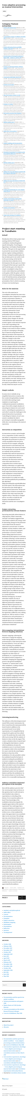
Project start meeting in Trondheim (12, 215)
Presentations (8, 926)
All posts (6, 1027)
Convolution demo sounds (18, 1073)
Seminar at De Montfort (9, 207)
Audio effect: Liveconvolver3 (10, 131)
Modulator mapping (9, 922)
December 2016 (8, 964)
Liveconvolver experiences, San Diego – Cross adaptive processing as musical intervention (15, 1049)
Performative (21, 889)
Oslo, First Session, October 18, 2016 (12, 95)
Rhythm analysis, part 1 (9, 162)
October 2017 (7, 952)
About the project (8, 1025)
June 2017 (6, 956)
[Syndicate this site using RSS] (5, 1079)
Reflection (4, 890)
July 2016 (6, 972)
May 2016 (6, 976)
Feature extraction (13, 889)
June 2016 (6, 974)
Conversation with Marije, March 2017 (12, 77)
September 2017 (8, 954)
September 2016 (8, 970)
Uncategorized (8, 932)
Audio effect (7, 912)
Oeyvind (6, 887)
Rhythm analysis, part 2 (9, 122)
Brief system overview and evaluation (13, 113)
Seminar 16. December (9, 84)
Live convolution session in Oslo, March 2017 (14, 1053)
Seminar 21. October (8, 104)
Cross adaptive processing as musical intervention (13, 6)
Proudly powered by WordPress (17, 1095)
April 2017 (6, 958)
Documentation (8, 916)
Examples (6, 918)
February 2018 (8, 946)
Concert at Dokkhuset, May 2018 (13, 1013)
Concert (6, 914)
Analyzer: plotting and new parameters (13, 143)
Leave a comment (13, 890)
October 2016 (7, 968)
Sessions (6, 930)
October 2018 (7, 944)
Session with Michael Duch (10, 27)
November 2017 (8, 950)
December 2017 (8, 948)
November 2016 (8, 966)
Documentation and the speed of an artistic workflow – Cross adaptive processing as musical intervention (14, 1041)
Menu (4, 11)
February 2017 (7, 962)
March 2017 (7, 960)
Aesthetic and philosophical (12, 910)
